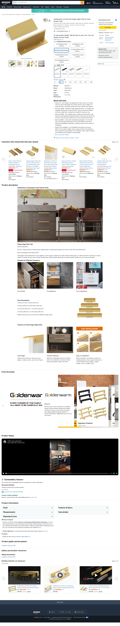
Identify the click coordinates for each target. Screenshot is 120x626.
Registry (47, 7)
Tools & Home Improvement (8, 14)
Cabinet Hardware (26, 14)
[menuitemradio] (114, 473)
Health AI (9, 7)
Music (52, 7)
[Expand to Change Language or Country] (90, 3)
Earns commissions (17, 441)
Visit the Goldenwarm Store (61, 26)
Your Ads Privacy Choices (79, 617)
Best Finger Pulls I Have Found (15, 442)
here (39, 527)
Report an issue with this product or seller (67, 137)
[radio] (12, 63)
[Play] (3, 473)
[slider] (56, 473)
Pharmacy (59, 7)
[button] (3, 7)
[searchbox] (48, 2)
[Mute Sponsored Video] (38, 582)
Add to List (101, 63)
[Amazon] (6, 2)
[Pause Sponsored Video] (38, 579)
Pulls (33, 14)
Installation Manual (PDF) (9, 545)
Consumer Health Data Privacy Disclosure (62, 617)
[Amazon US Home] (36, 612)
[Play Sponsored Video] (60, 575)
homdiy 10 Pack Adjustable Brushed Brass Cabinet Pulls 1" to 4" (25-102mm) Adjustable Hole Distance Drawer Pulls (100, 586)
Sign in (112, 32)
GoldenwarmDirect (109, 37)
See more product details (62, 134)
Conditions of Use (38, 617)
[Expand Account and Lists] (103, 3)
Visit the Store (82, 425)
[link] (16, 163)
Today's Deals (17, 7)
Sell (42, 7)
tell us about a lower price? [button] (20, 536)
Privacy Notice (47, 617)
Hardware (18, 14)
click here (45, 531)
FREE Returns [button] (58, 39)
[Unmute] (117, 473)
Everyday (66, 7)
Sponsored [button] (4, 563)
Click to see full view (26, 58)
